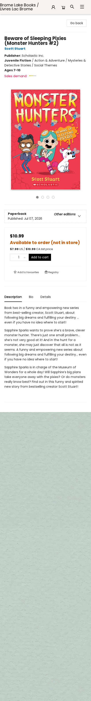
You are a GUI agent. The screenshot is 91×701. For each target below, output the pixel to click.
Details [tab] (45, 297)
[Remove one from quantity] (13, 257)
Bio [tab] (31, 297)
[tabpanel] (45, 353)
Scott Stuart (14, 48)
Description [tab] (13, 297)
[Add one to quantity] (24, 257)
